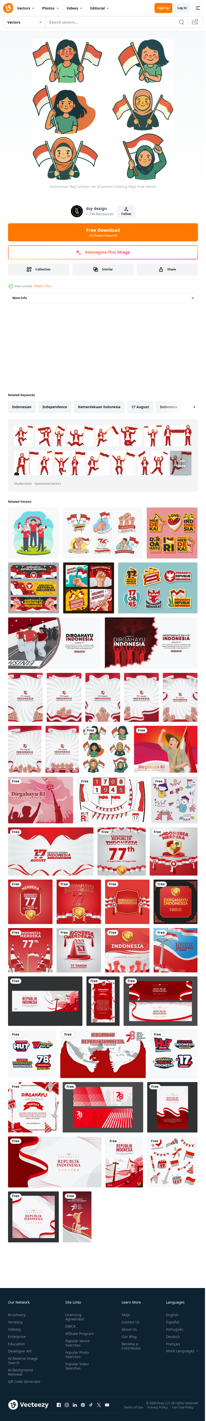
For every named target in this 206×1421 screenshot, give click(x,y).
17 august (140, 406)
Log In (182, 8)
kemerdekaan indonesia (99, 406)
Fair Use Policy (183, 1410)
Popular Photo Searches (76, 1354)
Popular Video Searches (76, 1366)
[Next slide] (186, 407)
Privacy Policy (158, 1410)
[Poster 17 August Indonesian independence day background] (25, 697)
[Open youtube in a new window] (107, 1410)
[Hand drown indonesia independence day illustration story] (103, 1001)
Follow (126, 214)
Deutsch (169, 1336)
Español (169, 1322)
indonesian (21, 406)
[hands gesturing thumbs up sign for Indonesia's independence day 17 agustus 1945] (77, 1216)
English (168, 1314)
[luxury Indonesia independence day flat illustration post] (33, 1216)
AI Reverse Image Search (23, 1360)
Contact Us (129, 1322)
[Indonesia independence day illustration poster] (172, 1107)
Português (171, 1329)
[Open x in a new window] (99, 1410)
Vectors (23, 8)
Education (16, 1343)
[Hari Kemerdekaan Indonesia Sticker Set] (157, 587)
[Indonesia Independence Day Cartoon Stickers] (103, 533)
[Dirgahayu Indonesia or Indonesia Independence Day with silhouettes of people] (151, 643)
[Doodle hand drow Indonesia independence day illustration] (172, 1161)
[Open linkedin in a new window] (75, 1410)
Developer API (20, 1351)
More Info (19, 298)
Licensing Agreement (73, 1316)
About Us (127, 1329)
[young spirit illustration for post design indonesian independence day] (33, 533)
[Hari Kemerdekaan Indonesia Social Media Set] (88, 587)
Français (169, 1343)
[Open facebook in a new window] (59, 1410)
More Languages (176, 1351)
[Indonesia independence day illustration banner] (45, 1001)
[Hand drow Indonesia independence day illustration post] (33, 1107)
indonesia (168, 406)
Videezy (14, 1329)
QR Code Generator (16, 1383)
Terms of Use (134, 1410)
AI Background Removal (20, 1372)
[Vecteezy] (8, 8)
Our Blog (127, 1336)
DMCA (69, 1326)
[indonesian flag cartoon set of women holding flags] (106, 749)
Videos (72, 8)
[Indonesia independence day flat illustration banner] (103, 1107)
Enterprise (17, 1336)
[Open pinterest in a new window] (83, 1410)
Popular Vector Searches (76, 1342)
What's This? (43, 286)
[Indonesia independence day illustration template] (54, 1161)
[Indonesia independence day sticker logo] (32, 1054)
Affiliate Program (78, 1333)
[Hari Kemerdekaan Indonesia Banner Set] (33, 587)
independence (54, 406)
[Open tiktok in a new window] (91, 1410)
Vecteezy (15, 1322)
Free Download (103, 232)
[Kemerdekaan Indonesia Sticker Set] (172, 533)
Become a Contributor (129, 1346)
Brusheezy (17, 1314)
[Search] (182, 22)
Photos (48, 8)
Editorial (97, 8)
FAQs (124, 1314)
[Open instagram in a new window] (67, 1410)
